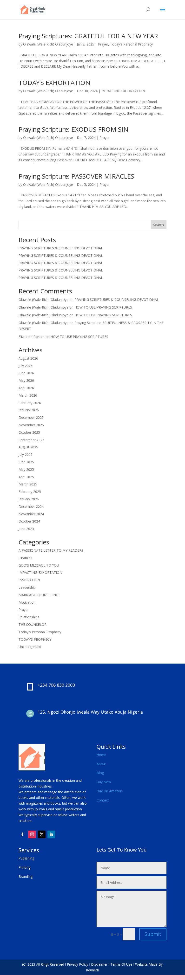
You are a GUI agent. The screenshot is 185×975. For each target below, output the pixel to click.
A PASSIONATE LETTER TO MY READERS (51, 550)
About (101, 764)
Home (101, 754)
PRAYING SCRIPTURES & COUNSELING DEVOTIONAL (61, 248)
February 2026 (30, 402)
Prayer (103, 44)
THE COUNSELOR (32, 624)
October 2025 (29, 432)
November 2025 (31, 425)
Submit (153, 934)
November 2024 (31, 514)
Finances (25, 557)
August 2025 (28, 447)
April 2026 (26, 388)
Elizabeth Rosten (32, 336)
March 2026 (28, 395)
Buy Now (104, 782)
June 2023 (26, 528)
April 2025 (26, 477)
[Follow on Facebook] (22, 834)
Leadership (27, 587)
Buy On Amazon (109, 791)
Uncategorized (30, 646)
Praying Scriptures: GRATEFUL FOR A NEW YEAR (88, 36)
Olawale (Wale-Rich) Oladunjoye (48, 44)
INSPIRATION (29, 580)
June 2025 (26, 462)
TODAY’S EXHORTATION (54, 82)
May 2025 (26, 469)
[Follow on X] (42, 834)
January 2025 (29, 499)
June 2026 (26, 373)
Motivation (27, 602)
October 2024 (29, 521)
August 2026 (28, 358)
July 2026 (26, 365)
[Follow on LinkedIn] (51, 834)
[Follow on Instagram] (32, 834)
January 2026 (29, 410)
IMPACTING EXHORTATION (123, 91)
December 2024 (31, 506)
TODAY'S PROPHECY (35, 639)
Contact (103, 800)
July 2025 (26, 454)
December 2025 (31, 417)
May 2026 (26, 380)
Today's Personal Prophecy (131, 44)
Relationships (29, 617)
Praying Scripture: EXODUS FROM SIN (73, 129)
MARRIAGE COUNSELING (38, 595)
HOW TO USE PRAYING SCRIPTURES (103, 307)
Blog (100, 772)
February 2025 (30, 491)
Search (158, 224)
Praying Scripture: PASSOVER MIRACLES (76, 176)
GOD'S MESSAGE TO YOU (39, 565)
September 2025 (31, 440)
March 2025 (28, 484)
